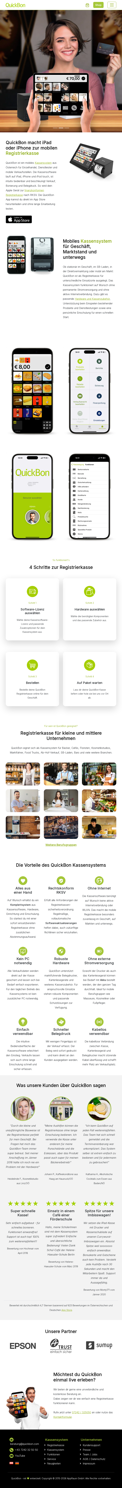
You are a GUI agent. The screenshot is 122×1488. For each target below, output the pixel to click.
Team (86, 1454)
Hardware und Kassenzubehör (92, 298)
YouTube (20, 1455)
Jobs (94, 1454)
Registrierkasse (55, 1445)
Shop (98, 5)
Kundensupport (91, 1445)
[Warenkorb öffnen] (87, 5)
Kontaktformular (62, 1417)
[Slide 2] (61, 128)
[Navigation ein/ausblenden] (111, 5)
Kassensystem (43, 162)
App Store (66, 1310)
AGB (85, 1459)
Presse (87, 1449)
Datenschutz (98, 1459)
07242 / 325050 (81, 1412)
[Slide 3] (66, 128)
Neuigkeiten (54, 1463)
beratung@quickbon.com (24, 1443)
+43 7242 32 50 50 (26, 1449)
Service (51, 1459)
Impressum (89, 1463)
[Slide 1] (55, 128)
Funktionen (53, 1454)
